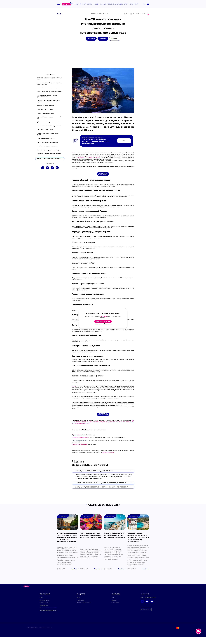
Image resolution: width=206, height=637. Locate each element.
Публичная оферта (44, 600)
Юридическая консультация (80, 437)
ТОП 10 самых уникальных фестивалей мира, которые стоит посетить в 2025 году (90, 535)
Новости (99, 13)
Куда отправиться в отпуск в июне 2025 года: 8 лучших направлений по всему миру (114, 535)
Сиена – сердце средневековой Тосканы (49, 91)
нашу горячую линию (108, 452)
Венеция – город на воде (45, 109)
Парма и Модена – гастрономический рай (49, 117)
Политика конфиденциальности (48, 610)
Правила (78, 4)
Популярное (103, 38)
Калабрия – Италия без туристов (47, 146)
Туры (131, 4)
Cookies (104, 316)
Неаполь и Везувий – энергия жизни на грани (49, 78)
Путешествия (91, 38)
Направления (115, 602)
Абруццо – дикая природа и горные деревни (48, 101)
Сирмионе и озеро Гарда (45, 129)
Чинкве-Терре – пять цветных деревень (49, 88)
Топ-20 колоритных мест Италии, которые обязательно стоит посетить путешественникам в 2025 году (106, 13)
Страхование (87, 4)
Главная (93, 13)
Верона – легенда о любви (45, 113)
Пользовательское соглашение (48, 607)
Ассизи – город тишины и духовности (49, 126)
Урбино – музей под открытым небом (49, 122)
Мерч (136, 4)
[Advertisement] (103, 56)
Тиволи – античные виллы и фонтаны (49, 158)
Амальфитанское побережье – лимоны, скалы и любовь (49, 83)
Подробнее (74, 568)
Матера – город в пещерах (45, 105)
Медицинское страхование (80, 444)
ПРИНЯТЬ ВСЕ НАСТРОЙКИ (103, 321)
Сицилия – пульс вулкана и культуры (48, 150)
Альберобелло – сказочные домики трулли (48, 134)
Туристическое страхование (80, 440)
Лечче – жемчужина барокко (46, 138)
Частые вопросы (44, 605)
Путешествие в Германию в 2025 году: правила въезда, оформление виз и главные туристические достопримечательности (67, 537)
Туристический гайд (77, 435)
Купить (124, 140)
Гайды (96, 4)
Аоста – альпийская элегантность (47, 142)
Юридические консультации (111, 4)
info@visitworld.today (150, 597)
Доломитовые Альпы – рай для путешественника (47, 96)
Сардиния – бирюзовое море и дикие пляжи (49, 154)
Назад (59, 13)
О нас (41, 597)
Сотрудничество (44, 602)
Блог (126, 4)
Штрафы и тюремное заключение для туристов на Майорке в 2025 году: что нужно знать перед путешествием (138, 537)
